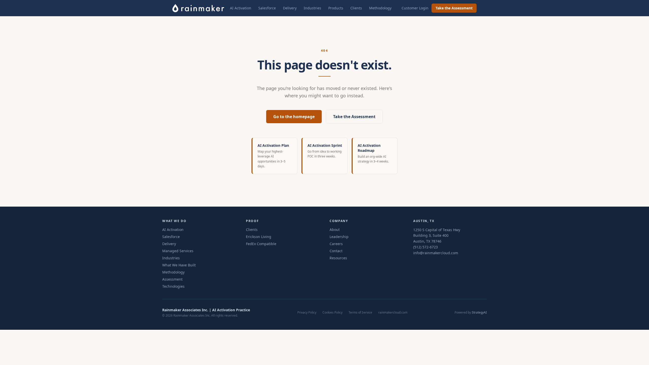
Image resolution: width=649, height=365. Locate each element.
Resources (338, 258)
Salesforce (267, 8)
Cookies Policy (332, 313)
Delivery (290, 8)
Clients (356, 8)
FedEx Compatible (261, 243)
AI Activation (240, 8)
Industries (312, 8)
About (335, 229)
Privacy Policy (306, 313)
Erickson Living (258, 236)
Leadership (339, 236)
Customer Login (415, 8)
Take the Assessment (454, 8)
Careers (336, 243)
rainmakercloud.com (392, 313)
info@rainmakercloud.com (435, 252)
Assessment (172, 279)
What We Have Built (179, 265)
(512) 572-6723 (425, 247)
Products (335, 8)
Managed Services (177, 250)
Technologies (173, 286)
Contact (336, 250)
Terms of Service (360, 313)
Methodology (380, 8)
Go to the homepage (294, 116)
